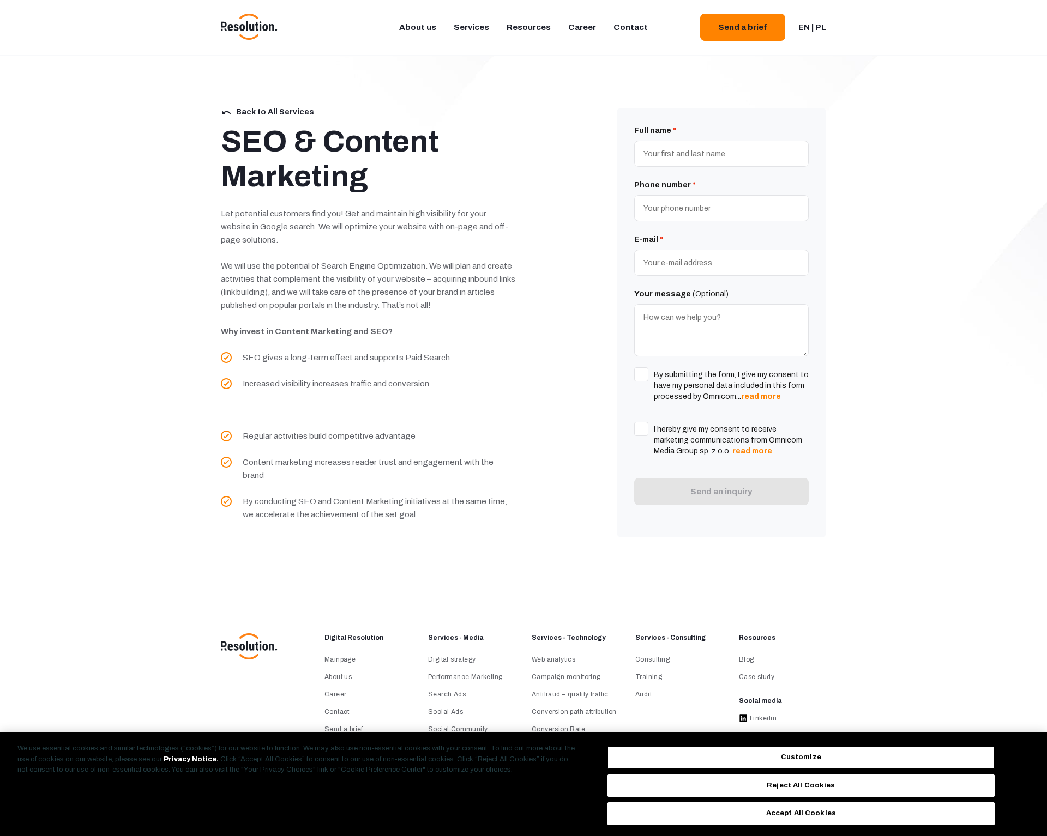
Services (471, 27)
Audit (643, 694)
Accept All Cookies (801, 813)
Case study (756, 677)
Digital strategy (452, 659)
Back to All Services (275, 112)
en (804, 27)
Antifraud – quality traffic (570, 694)
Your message (681, 294)
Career (582, 27)
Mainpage (340, 659)
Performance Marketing (465, 677)
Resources (529, 27)
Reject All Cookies (801, 785)
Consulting (652, 659)
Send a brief (742, 27)
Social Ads (445, 712)
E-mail (648, 239)
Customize (801, 757)
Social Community (458, 729)
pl (820, 27)
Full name (655, 130)
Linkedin (763, 718)
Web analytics (553, 659)
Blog (746, 659)
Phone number (665, 185)
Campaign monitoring (566, 677)
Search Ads (447, 694)
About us (417, 27)
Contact (630, 27)
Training (648, 677)
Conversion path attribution (574, 712)
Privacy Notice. (191, 759)
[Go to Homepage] (249, 658)
